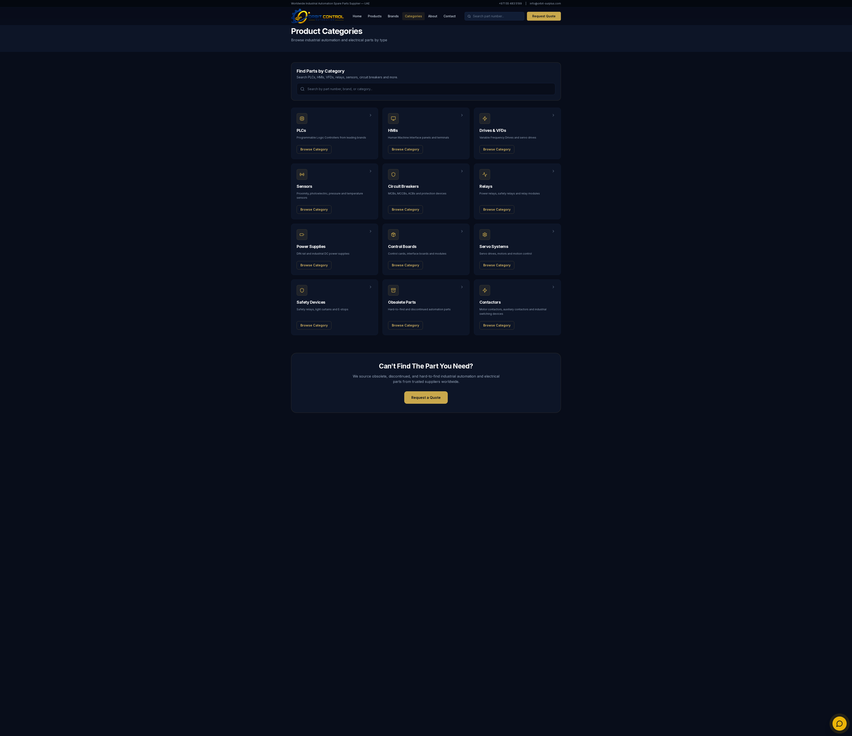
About (432, 16)
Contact (450, 16)
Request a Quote (426, 397)
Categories (413, 16)
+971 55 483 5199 (510, 3)
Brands (393, 16)
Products (375, 16)
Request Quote (544, 16)
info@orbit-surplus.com (545, 3)
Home (357, 16)
